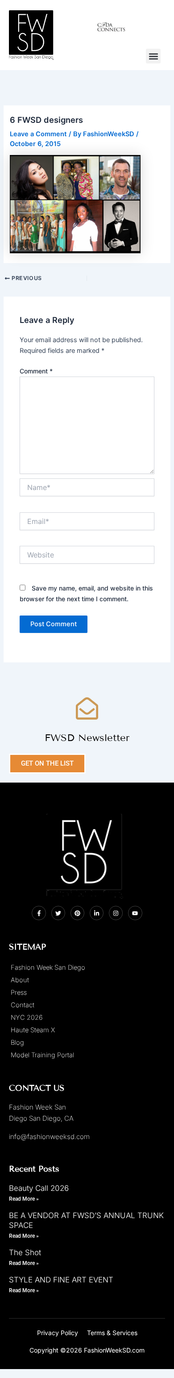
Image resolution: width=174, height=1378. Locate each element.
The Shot (25, 1252)
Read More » (24, 1199)
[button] (153, 56)
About (20, 980)
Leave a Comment (38, 134)
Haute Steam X (33, 1030)
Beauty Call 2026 (39, 1188)
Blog (17, 1043)
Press (19, 992)
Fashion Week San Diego (48, 967)
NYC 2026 (27, 1018)
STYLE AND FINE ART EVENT (61, 1279)
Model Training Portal (42, 1055)
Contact (22, 1005)
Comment (36, 371)
